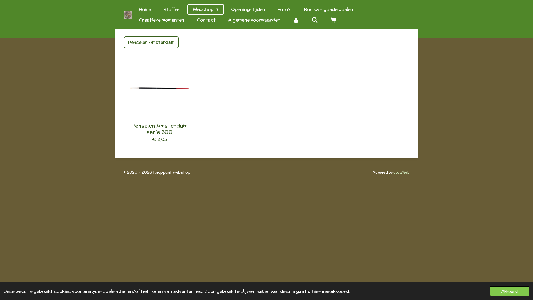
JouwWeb (401, 172)
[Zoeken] (314, 20)
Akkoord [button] (509, 291)
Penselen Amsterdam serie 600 (159, 128)
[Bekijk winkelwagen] (333, 20)
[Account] (296, 20)
